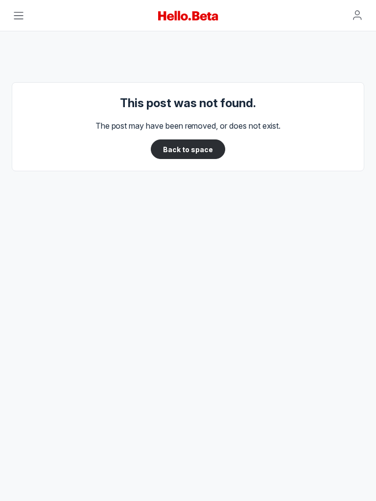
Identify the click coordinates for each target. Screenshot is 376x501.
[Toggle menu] (18, 16)
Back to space (188, 149)
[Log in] (357, 15)
